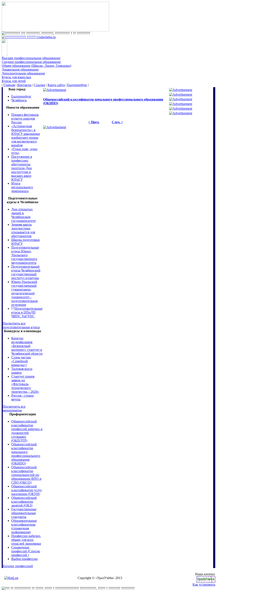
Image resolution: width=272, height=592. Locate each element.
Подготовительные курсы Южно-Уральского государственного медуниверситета (25, 255)
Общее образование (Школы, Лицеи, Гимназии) (36, 65)
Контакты (24, 85)
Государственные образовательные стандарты (23, 513)
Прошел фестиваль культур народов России (25, 118)
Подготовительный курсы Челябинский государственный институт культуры (25, 272)
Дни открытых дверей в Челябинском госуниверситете (23, 215)
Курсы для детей (14, 81)
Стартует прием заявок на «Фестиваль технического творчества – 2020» (25, 384)
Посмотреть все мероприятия (14, 408)
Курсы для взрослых (16, 77)
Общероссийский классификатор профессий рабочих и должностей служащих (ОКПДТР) (26, 431)
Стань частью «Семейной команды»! (21, 361)
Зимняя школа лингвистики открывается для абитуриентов (23, 230)
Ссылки (39, 85)
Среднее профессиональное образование (31, 62)
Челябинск (19, 100)
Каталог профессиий (18, 566)
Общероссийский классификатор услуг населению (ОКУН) (26, 490)
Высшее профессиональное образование (31, 58)
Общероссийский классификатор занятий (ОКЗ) (24, 501)
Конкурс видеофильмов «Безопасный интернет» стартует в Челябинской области (26, 345)
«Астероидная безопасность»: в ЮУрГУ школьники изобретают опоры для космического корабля (25, 135)
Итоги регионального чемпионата (22, 187)
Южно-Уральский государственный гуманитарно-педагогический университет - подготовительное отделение (24, 293)
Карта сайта (56, 85)
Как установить (204, 584)
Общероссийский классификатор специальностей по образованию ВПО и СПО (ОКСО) (26, 474)
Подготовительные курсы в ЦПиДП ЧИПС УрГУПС (26, 312)
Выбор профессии (24, 559)
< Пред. (93, 122)
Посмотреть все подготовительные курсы (21, 325)
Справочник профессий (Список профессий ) (25, 551)
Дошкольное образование (20, 69)
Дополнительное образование (23, 73)
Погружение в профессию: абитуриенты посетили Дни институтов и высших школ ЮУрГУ (21, 168)
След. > (117, 122)
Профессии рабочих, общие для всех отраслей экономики (26, 539)
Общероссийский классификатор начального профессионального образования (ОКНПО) (25, 453)
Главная (9, 85)
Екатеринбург (77, 85)
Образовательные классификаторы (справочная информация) (24, 526)
